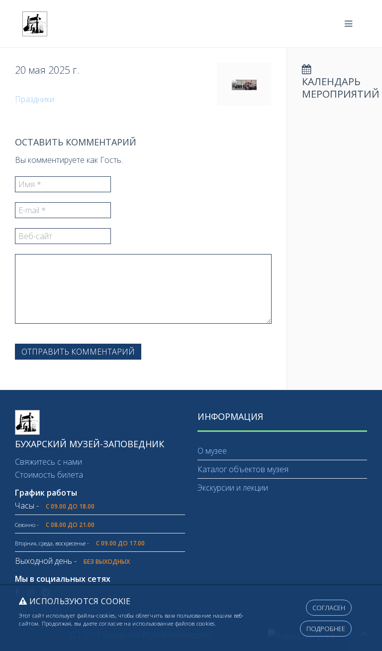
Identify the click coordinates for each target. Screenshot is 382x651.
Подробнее (325, 628)
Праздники (34, 99)
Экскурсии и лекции (232, 487)
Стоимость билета (49, 474)
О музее (212, 450)
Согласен (328, 607)
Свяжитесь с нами (48, 461)
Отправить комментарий (78, 351)
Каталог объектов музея (242, 469)
